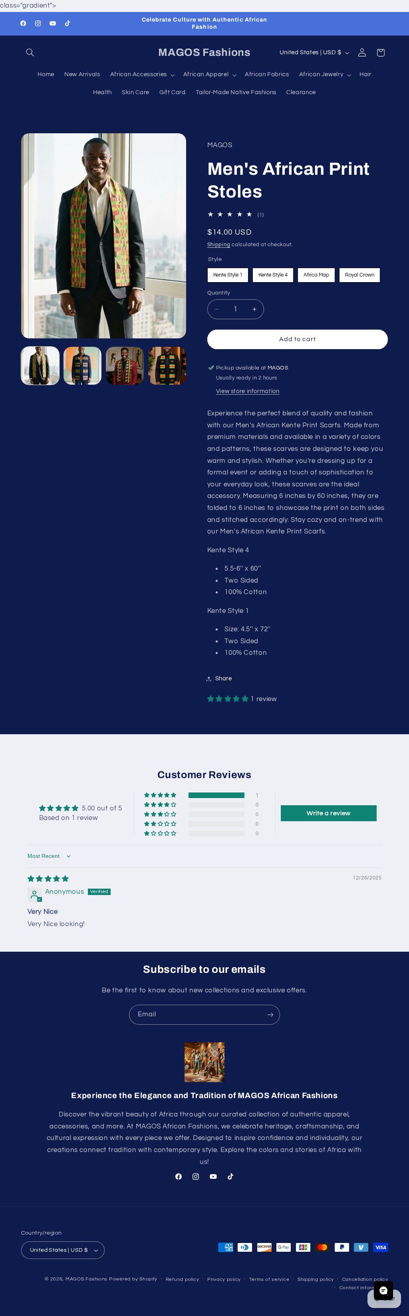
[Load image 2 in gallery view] (83, 366)
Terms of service (269, 1279)
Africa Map (316, 273)
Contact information (364, 1288)
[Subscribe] (270, 1014)
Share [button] (223, 679)
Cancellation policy (365, 1279)
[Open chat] (383, 1290)
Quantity (218, 293)
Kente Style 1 (227, 273)
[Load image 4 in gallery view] (167, 366)
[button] (30, 52)
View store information (248, 391)
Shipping (218, 244)
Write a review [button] (329, 813)
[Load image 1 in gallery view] (40, 366)
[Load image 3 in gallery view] (125, 366)
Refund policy (182, 1279)
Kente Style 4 (273, 273)
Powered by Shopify (133, 1279)
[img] (48, 879)
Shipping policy (316, 1279)
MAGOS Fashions (86, 1279)
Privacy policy (224, 1279)
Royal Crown (359, 273)
